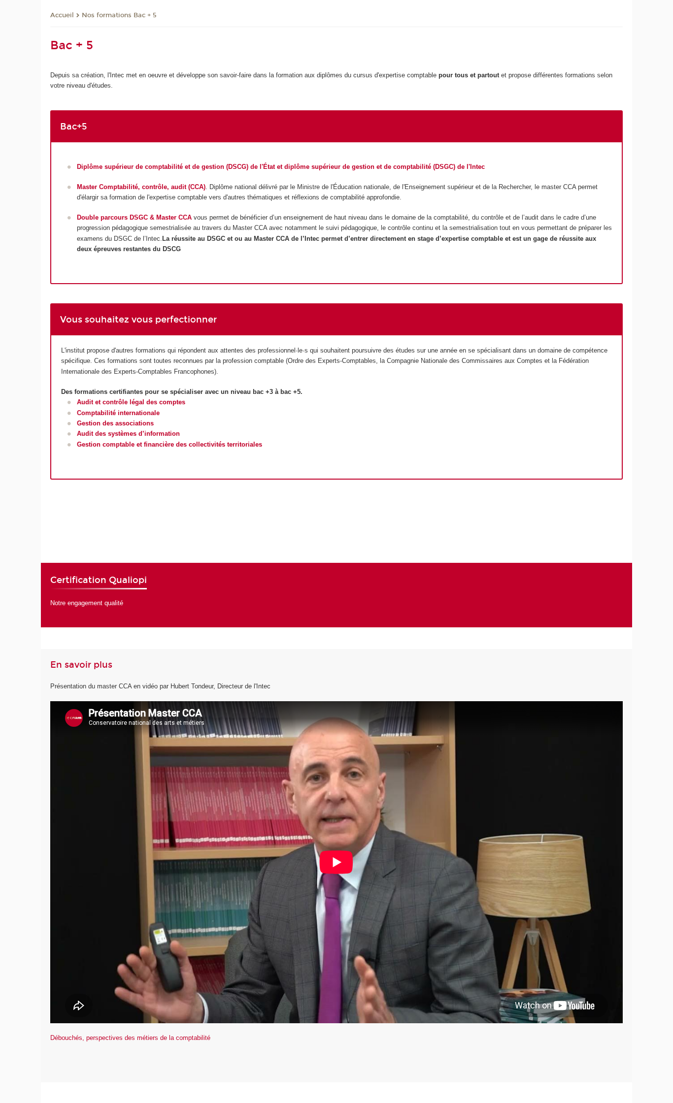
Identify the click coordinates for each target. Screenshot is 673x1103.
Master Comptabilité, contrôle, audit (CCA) (141, 187)
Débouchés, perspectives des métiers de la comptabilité (130, 1037)
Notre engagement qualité (86, 603)
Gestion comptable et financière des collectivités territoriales (169, 444)
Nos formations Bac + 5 (119, 15)
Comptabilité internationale (118, 413)
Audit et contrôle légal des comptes (131, 402)
